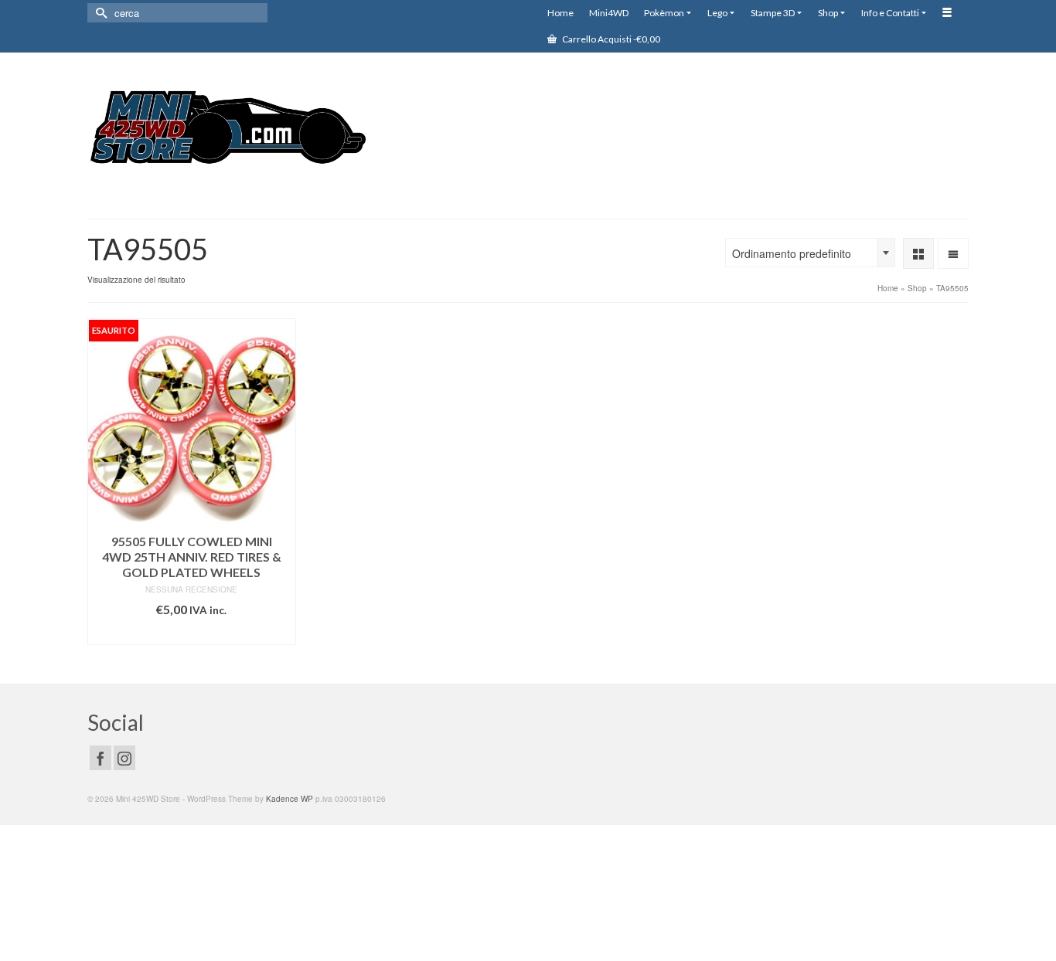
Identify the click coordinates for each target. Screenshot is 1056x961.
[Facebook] (100, 757)
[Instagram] (124, 757)
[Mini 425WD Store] (226, 130)
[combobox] (810, 252)
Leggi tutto (192, 633)
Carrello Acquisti (610, 39)
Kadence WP (289, 798)
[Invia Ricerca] (99, 12)
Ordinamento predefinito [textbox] (791, 253)
